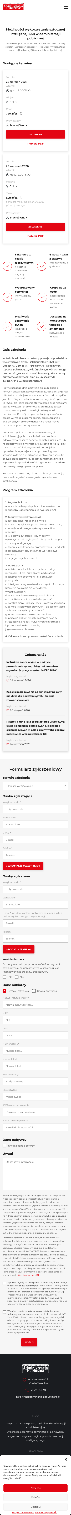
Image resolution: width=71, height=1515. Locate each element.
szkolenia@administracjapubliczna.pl (38, 1396)
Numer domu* (11, 1043)
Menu (66, 7)
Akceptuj (35, 1488)
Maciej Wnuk (18, 125)
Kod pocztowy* (11, 1074)
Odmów (35, 1497)
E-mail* (7, 832)
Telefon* (7, 848)
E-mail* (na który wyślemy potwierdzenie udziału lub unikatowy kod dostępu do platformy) (32, 915)
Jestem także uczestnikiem (23, 866)
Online (13, 102)
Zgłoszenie (35, 134)
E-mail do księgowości (15, 1120)
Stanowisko (9, 817)
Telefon (7, 931)
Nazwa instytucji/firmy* (16, 997)
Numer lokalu (10, 1059)
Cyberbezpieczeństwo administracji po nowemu (35, 1431)
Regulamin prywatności (46, 1512)
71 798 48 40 (38, 1389)
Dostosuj (35, 1506)
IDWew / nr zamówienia (16, 1105)
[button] (66, 1459)
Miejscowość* (10, 1089)
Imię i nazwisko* (12, 802)
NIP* (5, 1013)
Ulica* (6, 1028)
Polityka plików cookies (23, 1512)
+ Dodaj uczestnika (18, 949)
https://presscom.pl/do (28, 1275)
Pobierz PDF (35, 143)
